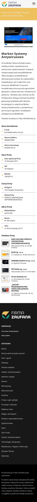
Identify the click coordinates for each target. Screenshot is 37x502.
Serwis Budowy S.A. (19, 277)
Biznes (3, 349)
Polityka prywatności (10, 331)
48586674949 (9, 140)
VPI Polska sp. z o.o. (19, 269)
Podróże (4, 395)
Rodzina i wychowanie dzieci (12, 419)
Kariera (4, 381)
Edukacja (4, 363)
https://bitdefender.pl (27, 118)
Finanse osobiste (7, 367)
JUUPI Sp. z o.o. (17, 252)
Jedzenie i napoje (7, 377)
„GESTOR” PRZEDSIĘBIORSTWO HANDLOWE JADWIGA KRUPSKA (19, 288)
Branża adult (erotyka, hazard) (13, 353)
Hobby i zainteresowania (10, 372)
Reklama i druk (7, 409)
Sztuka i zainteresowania (10, 437)
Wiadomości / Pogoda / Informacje (14, 446)
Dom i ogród (6, 358)
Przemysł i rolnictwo (9, 405)
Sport (3, 428)
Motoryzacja (6, 386)
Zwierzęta (5, 456)
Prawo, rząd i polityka (9, 400)
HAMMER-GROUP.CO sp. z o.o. (23, 261)
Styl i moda (5, 433)
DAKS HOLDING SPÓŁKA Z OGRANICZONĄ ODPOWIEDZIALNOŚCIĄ (21, 241)
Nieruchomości (7, 391)
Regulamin (5, 335)
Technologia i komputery (13, 190)
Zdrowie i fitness (7, 451)
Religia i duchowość (8, 414)
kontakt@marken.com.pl (13, 132)
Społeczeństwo (7, 423)
